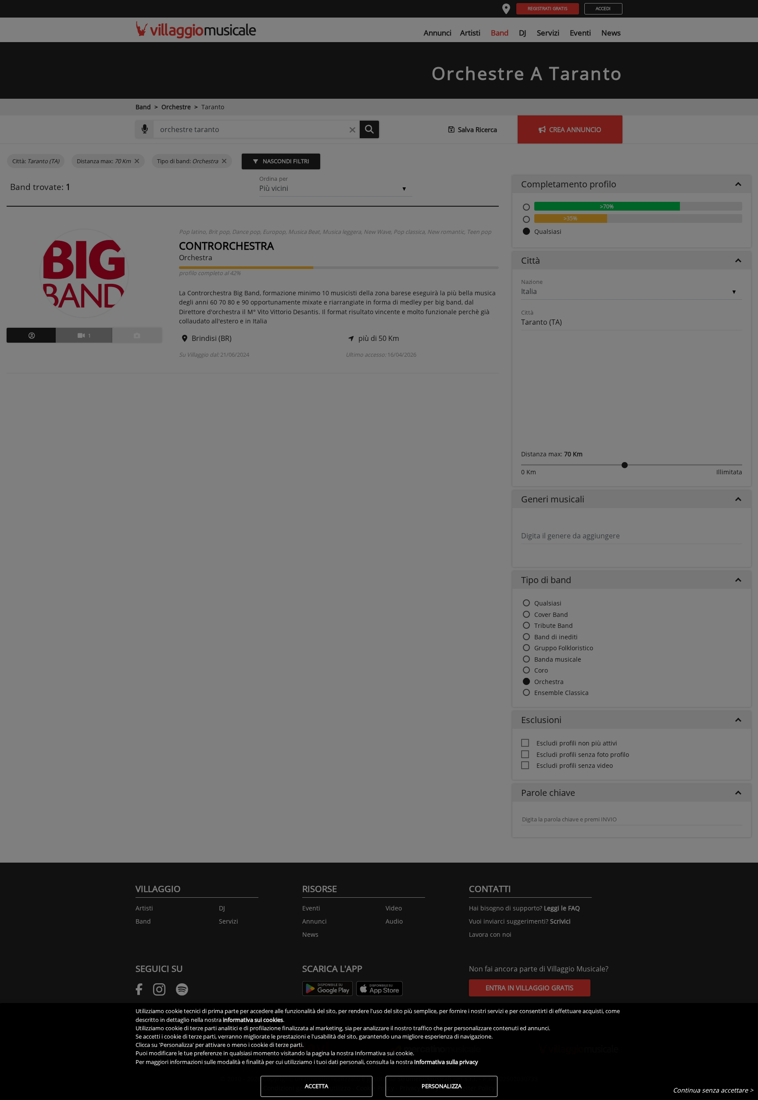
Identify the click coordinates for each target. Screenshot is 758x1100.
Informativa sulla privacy (446, 1062)
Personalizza (441, 1086)
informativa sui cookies (253, 1020)
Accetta (316, 1086)
